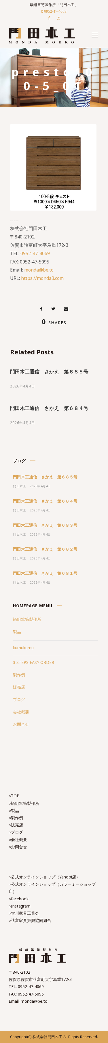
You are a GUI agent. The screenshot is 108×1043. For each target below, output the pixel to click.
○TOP (14, 796)
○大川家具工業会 (24, 913)
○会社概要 (18, 839)
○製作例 (16, 817)
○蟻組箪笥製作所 (24, 803)
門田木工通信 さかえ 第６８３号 (45, 525)
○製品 (14, 810)
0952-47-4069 (35, 253)
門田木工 (19, 486)
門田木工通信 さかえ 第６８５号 (49, 371)
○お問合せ (18, 846)
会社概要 (21, 712)
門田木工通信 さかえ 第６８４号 (49, 408)
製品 (17, 631)
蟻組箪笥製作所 (27, 619)
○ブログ (16, 832)
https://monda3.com (42, 278)
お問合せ (21, 724)
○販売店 (16, 825)
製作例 (19, 674)
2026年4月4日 (22, 386)
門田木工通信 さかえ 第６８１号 (45, 573)
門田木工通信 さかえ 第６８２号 (45, 549)
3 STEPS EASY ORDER (33, 662)
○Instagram (20, 906)
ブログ (19, 699)
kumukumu (23, 647)
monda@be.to (39, 270)
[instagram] (58, 18)
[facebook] (49, 18)
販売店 (19, 687)
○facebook (19, 898)
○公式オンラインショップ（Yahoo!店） (44, 877)
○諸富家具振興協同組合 (30, 920)
